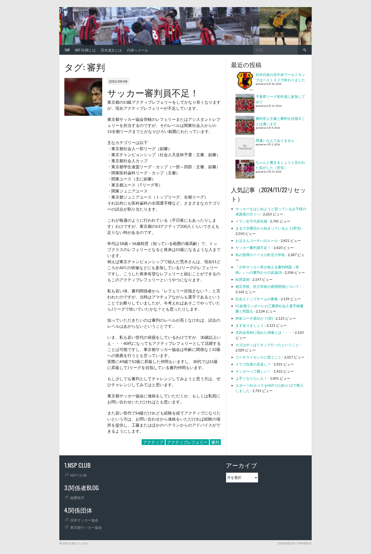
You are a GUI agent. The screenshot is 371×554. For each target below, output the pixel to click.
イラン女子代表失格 (251, 221)
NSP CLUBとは (85, 49)
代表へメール (137, 49)
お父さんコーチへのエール (256, 240)
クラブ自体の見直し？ (253, 364)
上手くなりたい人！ (251, 378)
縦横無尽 (77, 497)
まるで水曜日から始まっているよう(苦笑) (268, 228)
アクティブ (153, 442)
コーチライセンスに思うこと (258, 357)
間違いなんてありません (275, 140)
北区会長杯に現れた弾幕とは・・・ (263, 332)
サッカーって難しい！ (253, 371)
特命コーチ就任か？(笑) (254, 318)
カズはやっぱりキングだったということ (267, 345)
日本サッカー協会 (84, 520)
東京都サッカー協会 (86, 527)
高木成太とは (111, 49)
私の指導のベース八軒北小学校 (260, 255)
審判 (215, 442)
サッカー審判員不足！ (153, 92)
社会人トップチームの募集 (256, 299)
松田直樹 (242, 279)
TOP (67, 49)
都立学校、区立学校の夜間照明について (267, 286)
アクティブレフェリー (187, 442)
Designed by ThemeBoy (295, 543)
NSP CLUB (78, 475)
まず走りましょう (249, 325)
